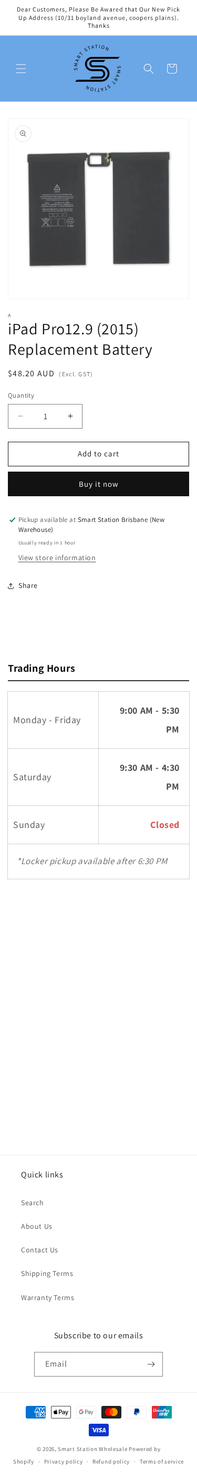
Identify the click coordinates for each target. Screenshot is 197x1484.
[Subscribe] (150, 1364)
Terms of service (162, 1461)
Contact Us (39, 1249)
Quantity (21, 395)
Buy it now (99, 484)
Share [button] (28, 585)
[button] (21, 68)
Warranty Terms (47, 1297)
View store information (57, 557)
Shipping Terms (47, 1273)
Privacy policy (63, 1461)
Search (32, 1202)
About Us (37, 1226)
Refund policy (111, 1461)
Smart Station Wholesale (92, 1449)
